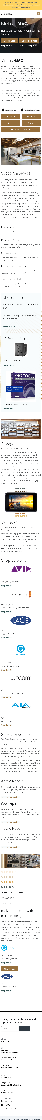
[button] (38, 13)
